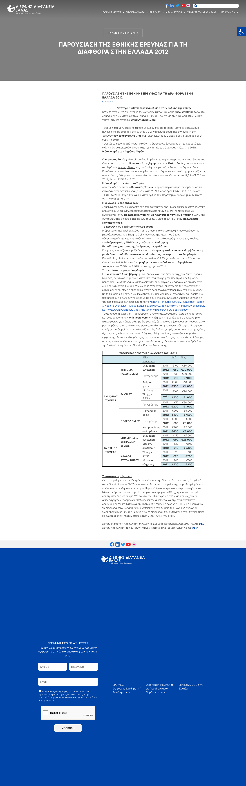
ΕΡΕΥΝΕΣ (118, 684)
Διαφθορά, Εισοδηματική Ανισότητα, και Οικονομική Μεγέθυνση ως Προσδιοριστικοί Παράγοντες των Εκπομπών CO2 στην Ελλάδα (158, 688)
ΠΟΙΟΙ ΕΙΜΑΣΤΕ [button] (111, 12)
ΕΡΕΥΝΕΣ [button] (155, 12)
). (153, 305)
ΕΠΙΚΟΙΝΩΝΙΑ (229, 12)
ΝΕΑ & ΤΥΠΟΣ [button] (174, 12)
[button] (241, 31)
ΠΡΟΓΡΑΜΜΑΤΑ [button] (135, 12)
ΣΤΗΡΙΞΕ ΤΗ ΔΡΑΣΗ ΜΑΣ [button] (201, 12)
